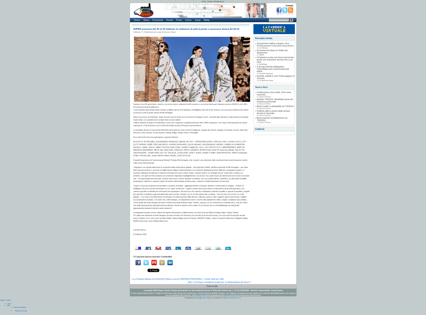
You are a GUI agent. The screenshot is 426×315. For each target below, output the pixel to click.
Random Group (21, 311)
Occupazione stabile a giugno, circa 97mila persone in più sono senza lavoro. (275, 44)
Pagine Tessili (5, 300)
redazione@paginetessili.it (214, 295)
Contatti (289, 5)
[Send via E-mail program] (188, 247)
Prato (179, 20)
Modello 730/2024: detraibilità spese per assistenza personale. (275, 100)
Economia (158, 20)
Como (188, 20)
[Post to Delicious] (138, 247)
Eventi (169, 20)
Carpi (198, 20)
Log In (9, 304)
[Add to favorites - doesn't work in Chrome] (162, 262)
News (146, 20)
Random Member (19, 307)
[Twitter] (146, 262)
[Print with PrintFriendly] (198, 247)
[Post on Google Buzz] (168, 247)
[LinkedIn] (170, 262)
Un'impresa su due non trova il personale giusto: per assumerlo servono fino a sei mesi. (275, 59)
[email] (154, 262)
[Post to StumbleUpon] (218, 247)
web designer (206, 298)
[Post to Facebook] (148, 247)
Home (137, 20)
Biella (207, 20)
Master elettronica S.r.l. (232, 298)
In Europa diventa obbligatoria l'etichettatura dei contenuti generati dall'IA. (273, 69)
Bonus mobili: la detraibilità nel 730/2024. (275, 106)
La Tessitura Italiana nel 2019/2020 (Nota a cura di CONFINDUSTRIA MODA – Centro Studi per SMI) (178, 279)
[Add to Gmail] (158, 247)
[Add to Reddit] (208, 247)
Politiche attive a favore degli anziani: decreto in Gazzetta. (273, 112)
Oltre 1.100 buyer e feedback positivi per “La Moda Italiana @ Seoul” (218, 282)
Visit (8, 305)
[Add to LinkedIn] (178, 247)
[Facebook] (138, 262)
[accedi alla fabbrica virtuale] (274, 29)
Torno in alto (212, 286)
